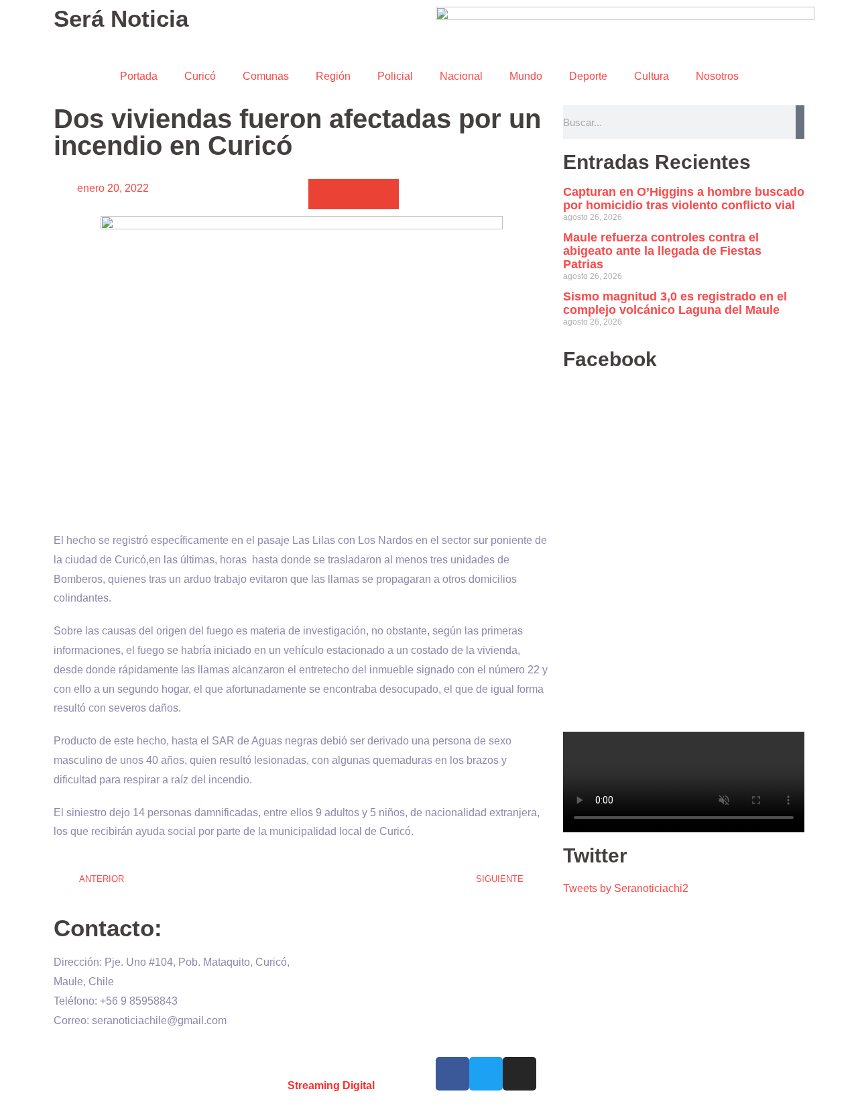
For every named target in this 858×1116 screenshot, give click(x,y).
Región (333, 76)
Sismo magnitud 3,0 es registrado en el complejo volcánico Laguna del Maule (675, 303)
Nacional (461, 76)
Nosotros (717, 76)
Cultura (651, 76)
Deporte (588, 76)
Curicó (200, 76)
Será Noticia (121, 18)
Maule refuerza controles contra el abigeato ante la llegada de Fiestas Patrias (662, 251)
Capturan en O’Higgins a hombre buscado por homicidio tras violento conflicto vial (683, 198)
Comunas (266, 76)
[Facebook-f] (452, 1074)
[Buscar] (800, 122)
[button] (323, 194)
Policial (395, 76)
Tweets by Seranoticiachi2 (625, 888)
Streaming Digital (331, 1085)
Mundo (525, 76)
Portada (139, 76)
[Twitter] (486, 1074)
